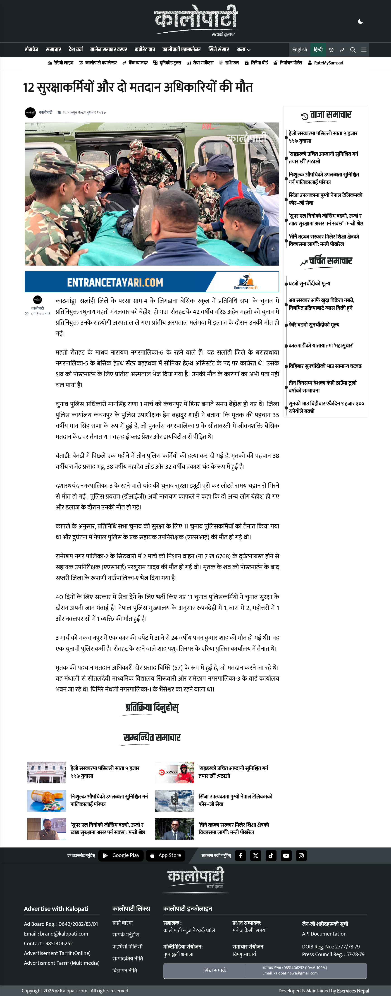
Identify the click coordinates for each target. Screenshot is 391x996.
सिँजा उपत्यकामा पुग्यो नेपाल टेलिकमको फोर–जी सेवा (235, 800)
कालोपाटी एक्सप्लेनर (181, 50)
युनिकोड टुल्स (170, 63)
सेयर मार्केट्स (203, 63)
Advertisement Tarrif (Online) (57, 953)
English (299, 50)
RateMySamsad (328, 63)
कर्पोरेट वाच (145, 50)
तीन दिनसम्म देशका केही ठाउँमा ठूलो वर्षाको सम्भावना (323, 387)
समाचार (53, 50)
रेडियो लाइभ (63, 63)
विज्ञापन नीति (124, 970)
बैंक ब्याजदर (138, 63)
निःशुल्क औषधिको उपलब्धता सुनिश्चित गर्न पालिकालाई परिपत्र (109, 800)
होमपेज (31, 50)
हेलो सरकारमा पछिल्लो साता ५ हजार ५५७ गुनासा (105, 772)
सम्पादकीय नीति (127, 958)
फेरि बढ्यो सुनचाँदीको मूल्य (314, 325)
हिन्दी (318, 50)
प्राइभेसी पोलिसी (127, 946)
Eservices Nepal (353, 991)
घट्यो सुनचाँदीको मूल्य (309, 284)
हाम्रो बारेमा (122, 923)
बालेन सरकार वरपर (108, 50)
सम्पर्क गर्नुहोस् (125, 934)
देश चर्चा (76, 50)
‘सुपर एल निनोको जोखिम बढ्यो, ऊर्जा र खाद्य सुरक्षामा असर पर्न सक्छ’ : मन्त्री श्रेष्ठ (108, 829)
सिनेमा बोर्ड (259, 63)
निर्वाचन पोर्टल (291, 63)
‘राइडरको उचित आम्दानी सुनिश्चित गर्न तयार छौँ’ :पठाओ (233, 772)
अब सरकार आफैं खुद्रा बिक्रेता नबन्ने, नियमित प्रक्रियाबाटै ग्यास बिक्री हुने (321, 304)
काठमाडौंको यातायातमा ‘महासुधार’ (321, 346)
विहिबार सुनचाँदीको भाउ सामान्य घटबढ (325, 367)
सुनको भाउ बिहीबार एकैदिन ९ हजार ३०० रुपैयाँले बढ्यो (326, 407)
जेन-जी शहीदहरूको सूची (325, 924)
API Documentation (324, 933)
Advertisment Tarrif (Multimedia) (62, 963)
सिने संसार (218, 50)
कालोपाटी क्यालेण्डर (101, 63)
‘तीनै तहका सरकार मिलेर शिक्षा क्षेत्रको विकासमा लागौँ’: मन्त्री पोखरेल (234, 829)
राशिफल (232, 63)
